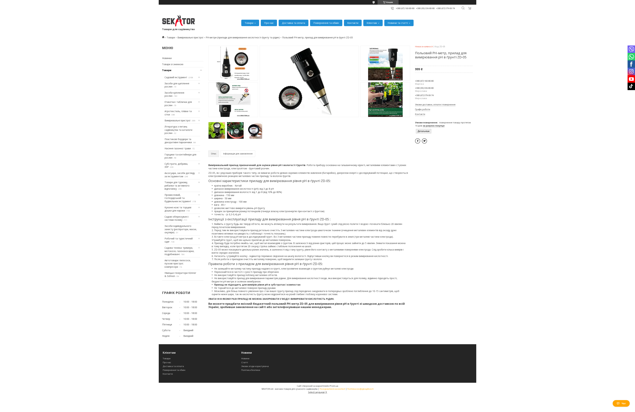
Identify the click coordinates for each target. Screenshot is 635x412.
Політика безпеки (250, 370)
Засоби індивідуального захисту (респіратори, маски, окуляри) (181, 229)
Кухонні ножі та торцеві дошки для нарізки (178, 209)
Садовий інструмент (176, 77)
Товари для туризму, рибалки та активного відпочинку (177, 185)
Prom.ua (334, 385)
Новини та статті (398, 22)
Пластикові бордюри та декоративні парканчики (178, 141)
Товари (249, 22)
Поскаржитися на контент (332, 389)
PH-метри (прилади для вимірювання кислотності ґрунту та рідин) (243, 37)
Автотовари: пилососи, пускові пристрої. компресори (178, 263)
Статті (244, 362)
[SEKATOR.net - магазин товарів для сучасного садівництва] (178, 21)
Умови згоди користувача (255, 366)
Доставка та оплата (293, 22)
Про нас (269, 22)
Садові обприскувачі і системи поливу (177, 218)
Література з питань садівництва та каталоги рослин (178, 130)
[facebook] (417, 141)
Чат (624, 403)
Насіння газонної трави (178, 148)
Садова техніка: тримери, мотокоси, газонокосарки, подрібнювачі (179, 251)
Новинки (167, 58)
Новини (245, 358)
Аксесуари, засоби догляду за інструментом (180, 174)
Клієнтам (372, 22)
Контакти (352, 22)
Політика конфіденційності (360, 389)
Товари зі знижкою (172, 64)
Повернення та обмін (326, 22)
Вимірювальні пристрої (190, 37)
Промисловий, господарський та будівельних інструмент (178, 198)
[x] (424, 141)
